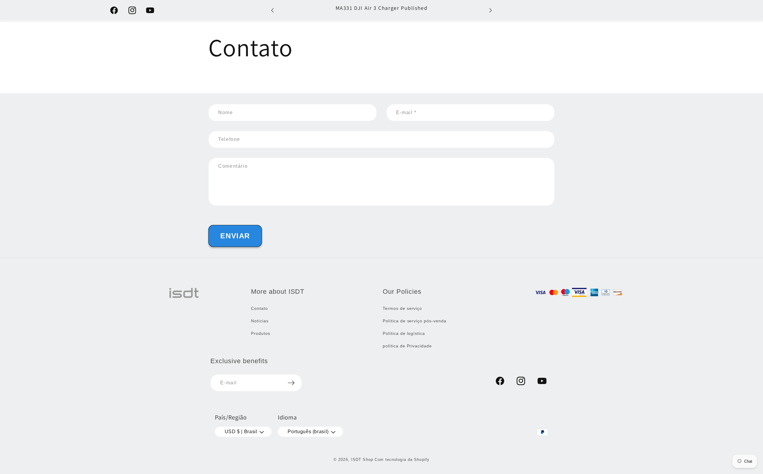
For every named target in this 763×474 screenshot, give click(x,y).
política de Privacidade (407, 346)
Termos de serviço (402, 308)
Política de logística (404, 333)
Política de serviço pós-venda (414, 320)
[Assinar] (291, 382)
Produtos (260, 333)
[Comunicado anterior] (272, 10)
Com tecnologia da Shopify (402, 459)
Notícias (260, 320)
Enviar (235, 236)
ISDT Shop (362, 459)
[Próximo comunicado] (490, 10)
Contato (259, 308)
